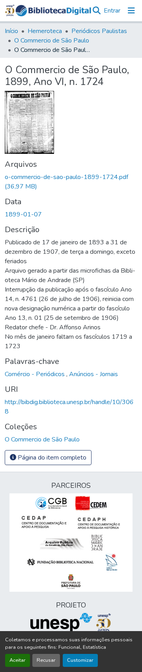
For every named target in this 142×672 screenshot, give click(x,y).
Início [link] (11, 31)
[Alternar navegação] (131, 10)
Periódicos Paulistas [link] (99, 31)
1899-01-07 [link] (23, 214)
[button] (53, 10)
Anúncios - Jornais (93, 374)
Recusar (46, 660)
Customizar (80, 660)
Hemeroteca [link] (45, 31)
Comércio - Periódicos (35, 374)
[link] (71, 181)
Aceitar (17, 660)
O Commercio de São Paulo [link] (51, 40)
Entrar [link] (112, 10)
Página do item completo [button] (51, 457)
